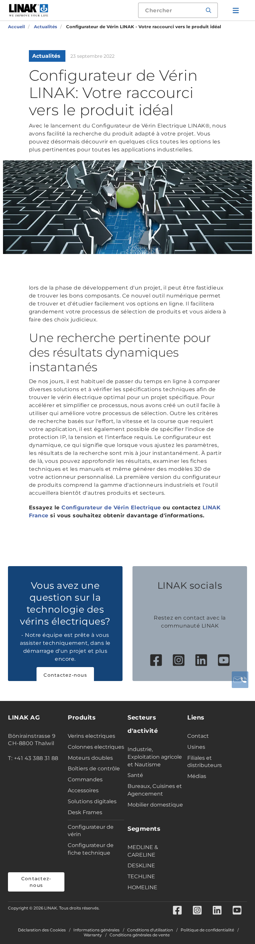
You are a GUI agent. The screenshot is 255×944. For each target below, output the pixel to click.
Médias (196, 776)
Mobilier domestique (155, 805)
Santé (135, 775)
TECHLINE (141, 876)
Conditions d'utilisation (150, 930)
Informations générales (96, 930)
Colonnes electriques (96, 747)
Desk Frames (85, 812)
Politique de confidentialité (207, 930)
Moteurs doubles (90, 758)
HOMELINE (142, 887)
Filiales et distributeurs (204, 762)
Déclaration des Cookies (42, 930)
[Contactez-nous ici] (240, 679)
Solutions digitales (92, 801)
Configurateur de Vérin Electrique (111, 507)
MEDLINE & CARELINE (143, 851)
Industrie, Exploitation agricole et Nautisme (155, 757)
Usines (196, 747)
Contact (198, 736)
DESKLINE (141, 865)
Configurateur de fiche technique (91, 849)
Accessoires (83, 790)
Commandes (85, 779)
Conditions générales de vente (140, 935)
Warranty (93, 935)
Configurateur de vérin (91, 831)
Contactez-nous (65, 675)
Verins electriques (91, 736)
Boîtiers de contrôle (94, 768)
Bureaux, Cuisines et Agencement (155, 790)
